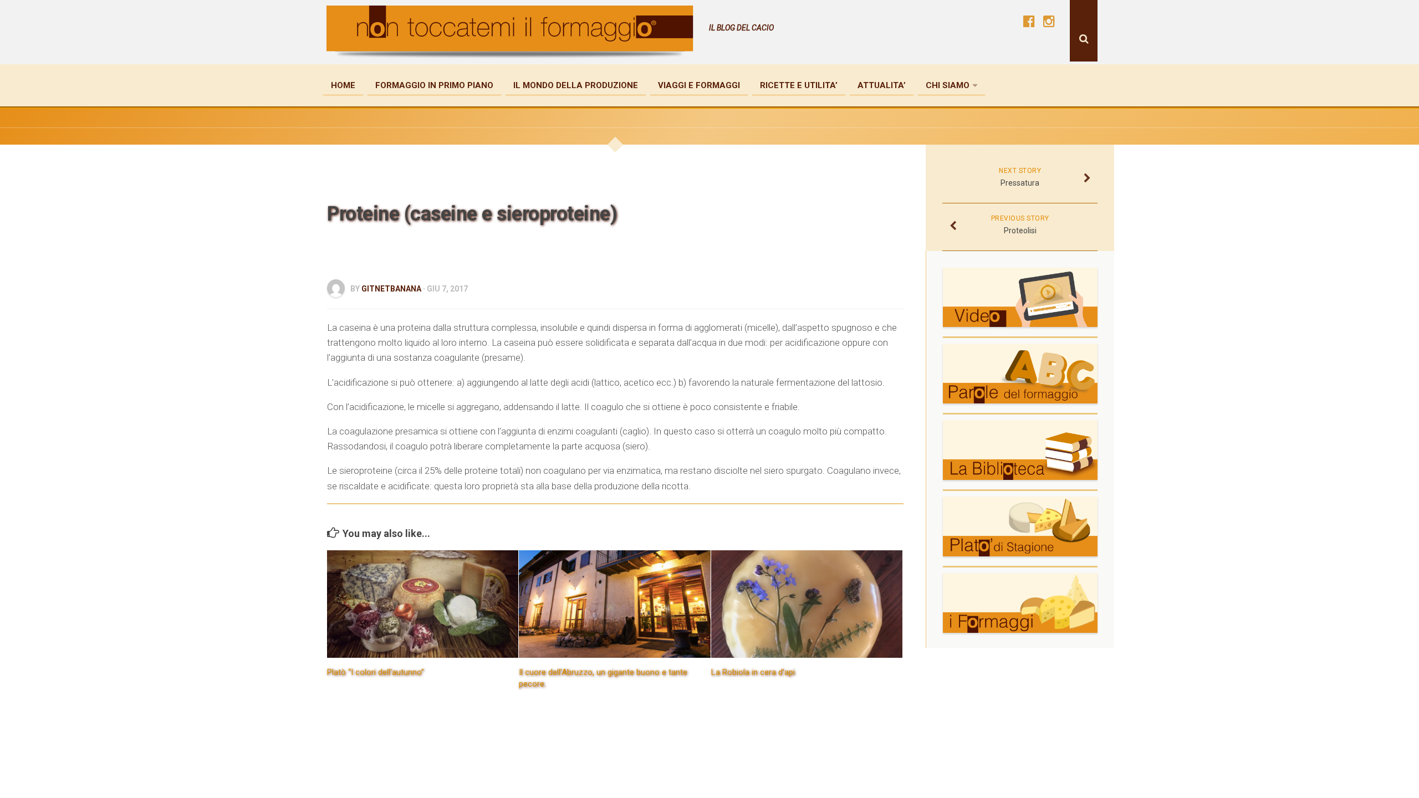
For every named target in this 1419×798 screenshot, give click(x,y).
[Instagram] (1048, 21)
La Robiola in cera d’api (753, 672)
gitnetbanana (391, 288)
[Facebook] (1028, 21)
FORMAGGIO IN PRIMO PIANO (434, 85)
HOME (343, 85)
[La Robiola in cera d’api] (806, 604)
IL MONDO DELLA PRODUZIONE (575, 85)
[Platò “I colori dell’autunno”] (422, 604)
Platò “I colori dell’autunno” (375, 672)
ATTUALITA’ (881, 85)
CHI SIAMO (947, 85)
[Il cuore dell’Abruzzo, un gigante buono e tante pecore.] (614, 604)
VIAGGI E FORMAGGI (699, 85)
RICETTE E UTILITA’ (799, 85)
